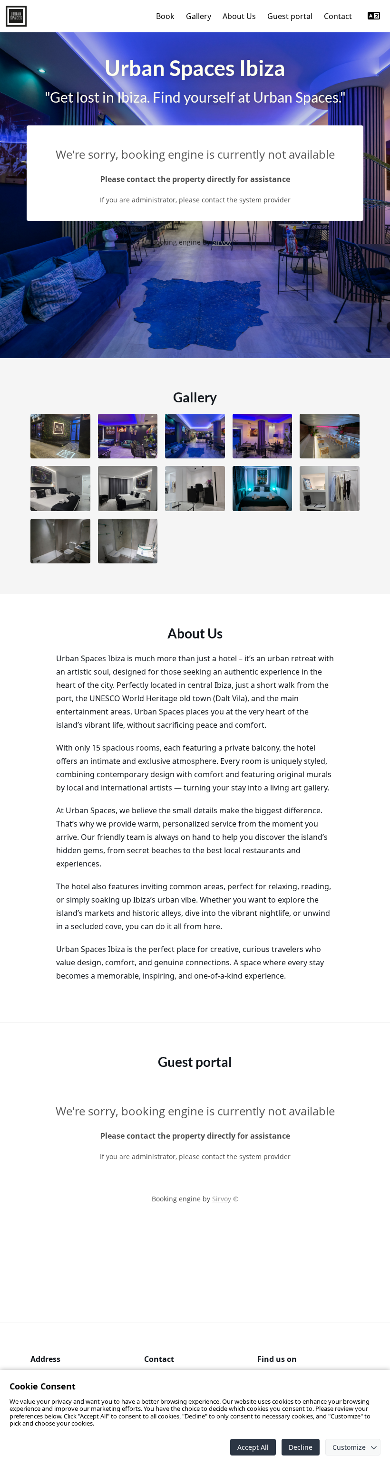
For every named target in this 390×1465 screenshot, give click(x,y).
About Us (239, 16)
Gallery (198, 16)
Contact (338, 16)
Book (165, 16)
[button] (60, 436)
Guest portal (289, 16)
